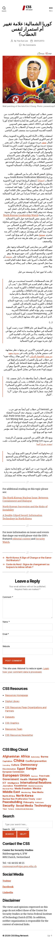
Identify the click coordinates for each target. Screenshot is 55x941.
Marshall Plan (8, 789)
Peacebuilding (12, 802)
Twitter (7, 880)
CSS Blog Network (19, 935)
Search (9, 834)
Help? (23, 834)
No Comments (29, 45)
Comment (8, 597)
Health (23, 779)
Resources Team (13, 729)
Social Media (24, 805)
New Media (37, 792)
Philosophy (28, 802)
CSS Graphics (12, 723)
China (19, 760)
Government (11, 779)
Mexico (37, 788)
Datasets (10, 717)
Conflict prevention (35, 761)
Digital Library (12, 701)
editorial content (21, 538)
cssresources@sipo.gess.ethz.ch (20, 866)
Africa (25, 756)
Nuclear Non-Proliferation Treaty (19, 799)
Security (9, 805)
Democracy (29, 764)
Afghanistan (11, 756)
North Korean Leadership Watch (20, 215)
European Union (16, 775)
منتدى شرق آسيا (44, 444)
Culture (15, 765)
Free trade (44, 776)
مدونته (8, 256)
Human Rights (38, 779)
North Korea (24, 795)
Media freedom (23, 788)
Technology (42, 805)
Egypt (21, 768)
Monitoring (26, 792)
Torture (11, 809)
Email (6, 634)
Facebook (8, 886)
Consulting (6, 765)
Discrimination (9, 769)
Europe (31, 768)
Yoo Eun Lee (22, 41)
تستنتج (41, 234)
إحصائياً (41, 180)
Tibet (5, 809)
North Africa (9, 796)
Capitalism (7, 761)
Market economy (35, 786)
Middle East (11, 792)
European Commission (13, 772)
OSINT (39, 799)
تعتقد (43, 142)
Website (6, 646)
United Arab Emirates (24, 809)
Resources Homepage (16, 695)
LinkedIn (8, 892)
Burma (44, 756)
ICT (4, 782)
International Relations (35, 782)
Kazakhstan (20, 785)
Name (6, 622)
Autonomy (35, 757)
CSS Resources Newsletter (19, 735)
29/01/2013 (39, 41)
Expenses (34, 776)
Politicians (39, 802)
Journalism (8, 786)
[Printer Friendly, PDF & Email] (44, 53)
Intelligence (13, 783)
